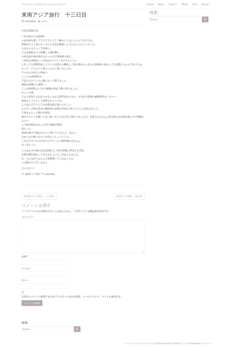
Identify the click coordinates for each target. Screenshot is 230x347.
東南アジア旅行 (33, 174)
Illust (194, 4)
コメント (27, 216)
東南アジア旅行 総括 (128, 196)
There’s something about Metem (44, 4)
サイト (25, 280)
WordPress (206, 343)
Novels (205, 4)
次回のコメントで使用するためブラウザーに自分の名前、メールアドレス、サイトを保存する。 (72, 296)
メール (26, 268)
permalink (50, 174)
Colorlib (185, 343)
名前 (25, 256)
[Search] (205, 19)
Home (150, 4)
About (161, 4)
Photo (185, 4)
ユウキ (44, 21)
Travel (172, 4)
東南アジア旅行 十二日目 (39, 196)
